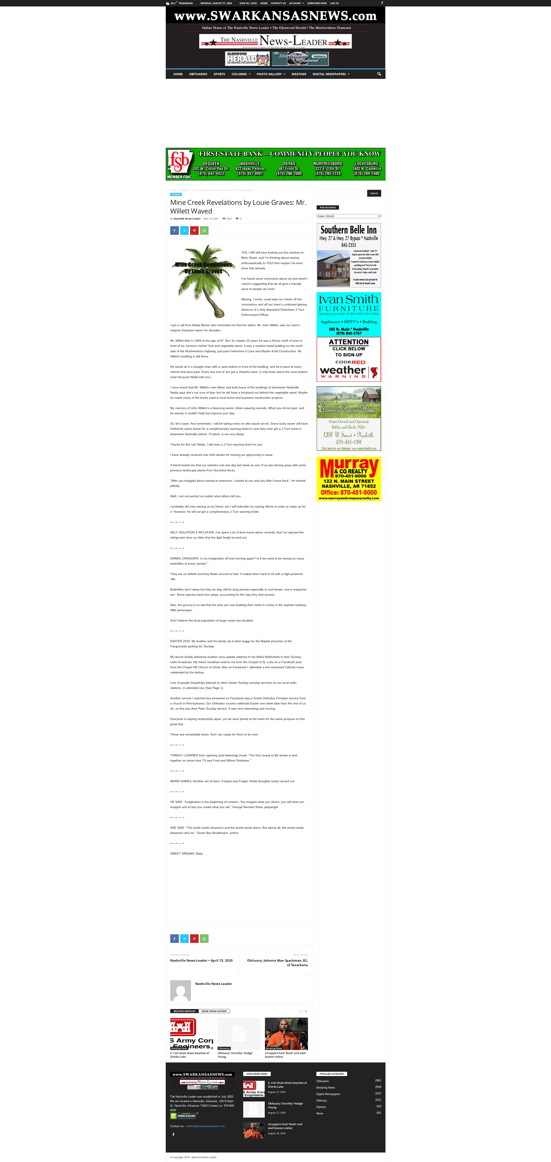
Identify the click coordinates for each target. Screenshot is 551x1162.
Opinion (184, 190)
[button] (379, 74)
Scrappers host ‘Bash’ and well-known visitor (285, 1055)
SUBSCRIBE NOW (317, 3)
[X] (184, 230)
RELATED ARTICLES (184, 1011)
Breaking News (179, 1048)
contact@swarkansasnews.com (205, 1126)
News (319, 1113)
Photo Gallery (269, 74)
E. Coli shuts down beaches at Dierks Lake (189, 1055)
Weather (299, 74)
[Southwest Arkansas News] (275, 37)
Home (178, 74)
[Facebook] (382, 3)
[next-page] (306, 1011)
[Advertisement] (275, 111)
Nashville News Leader (187, 218)
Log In (334, 3)
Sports (219, 74)
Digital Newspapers (329, 74)
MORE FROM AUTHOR (214, 1011)
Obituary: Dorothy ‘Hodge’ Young (235, 1055)
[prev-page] (301, 1011)
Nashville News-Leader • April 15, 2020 (201, 960)
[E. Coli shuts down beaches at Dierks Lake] (191, 1034)
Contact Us (278, 3)
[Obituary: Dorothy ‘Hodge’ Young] (239, 1034)
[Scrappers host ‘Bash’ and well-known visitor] (286, 1034)
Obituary (321, 1100)
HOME (264, 3)
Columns (239, 74)
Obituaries (198, 74)
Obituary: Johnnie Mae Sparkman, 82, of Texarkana (277, 962)
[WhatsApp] (204, 230)
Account (295, 3)
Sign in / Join (248, 3)
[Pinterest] (194, 230)
